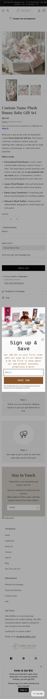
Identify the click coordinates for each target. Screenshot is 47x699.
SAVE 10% (24, 380)
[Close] (42, 339)
